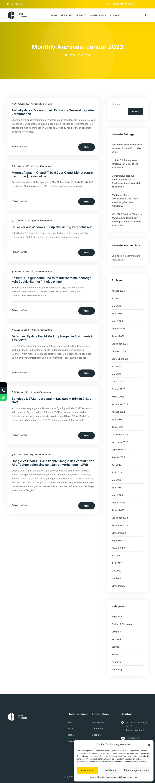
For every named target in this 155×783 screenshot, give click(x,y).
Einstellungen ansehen (136, 770)
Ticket (71, 734)
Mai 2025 (116, 374)
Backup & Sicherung (122, 624)
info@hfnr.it (133, 738)
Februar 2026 (118, 328)
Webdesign (117, 669)
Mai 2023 (116, 480)
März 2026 (117, 321)
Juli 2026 (116, 298)
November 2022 (120, 525)
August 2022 (118, 548)
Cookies (96, 734)
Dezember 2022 (120, 517)
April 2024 (117, 419)
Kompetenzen (98, 15)
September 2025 (120, 359)
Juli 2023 (116, 464)
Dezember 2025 (120, 343)
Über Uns (66, 15)
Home (54, 15)
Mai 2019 (116, 578)
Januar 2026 (118, 336)
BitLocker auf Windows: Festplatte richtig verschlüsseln (52, 227)
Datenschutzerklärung (116, 777)
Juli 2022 (116, 555)
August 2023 (118, 457)
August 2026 (118, 290)
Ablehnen (110, 770)
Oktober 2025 (119, 351)
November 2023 (120, 442)
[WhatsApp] (3, 397)
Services (81, 15)
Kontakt (115, 15)
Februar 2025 (118, 389)
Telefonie (116, 662)
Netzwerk (116, 639)
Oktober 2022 (119, 533)
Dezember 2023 (120, 434)
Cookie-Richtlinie (97, 777)
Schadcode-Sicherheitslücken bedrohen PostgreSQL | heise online (127, 148)
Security (116, 646)
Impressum (132, 777)
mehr (86, 147)
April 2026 (117, 313)
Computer (116, 631)
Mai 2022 (116, 570)
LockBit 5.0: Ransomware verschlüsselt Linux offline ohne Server (125, 164)
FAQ (70, 722)
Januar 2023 (118, 510)
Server (115, 654)
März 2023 (117, 495)
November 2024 (120, 404)
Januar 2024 (118, 427)
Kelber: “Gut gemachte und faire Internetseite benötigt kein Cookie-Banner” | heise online (51, 279)
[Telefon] (3, 390)
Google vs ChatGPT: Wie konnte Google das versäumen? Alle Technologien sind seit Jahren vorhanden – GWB (53, 462)
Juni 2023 (117, 472)
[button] (148, 744)
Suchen (116, 104)
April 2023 (117, 487)
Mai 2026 (116, 306)
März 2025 (117, 381)
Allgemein (117, 616)
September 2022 (120, 540)
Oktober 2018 (118, 585)
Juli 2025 (116, 366)
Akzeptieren (87, 770)
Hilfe (70, 728)
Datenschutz (99, 728)
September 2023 (120, 449)
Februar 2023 (118, 502)
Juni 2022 (117, 563)
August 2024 (118, 411)
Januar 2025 (118, 396)
